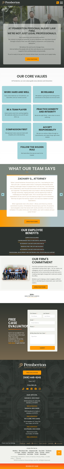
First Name (33, 313)
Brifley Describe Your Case (38, 333)
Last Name (46, 313)
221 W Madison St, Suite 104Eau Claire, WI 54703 (32, 422)
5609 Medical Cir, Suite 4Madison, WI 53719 (32, 412)
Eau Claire (41, 450)
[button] (2, 194)
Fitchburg (48, 450)
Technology (14, 457)
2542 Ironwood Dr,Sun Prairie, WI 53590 (32, 433)
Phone (32, 326)
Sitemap (18, 458)
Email (32, 320)
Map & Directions (32, 406)
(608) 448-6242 (32, 377)
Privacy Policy (40, 457)
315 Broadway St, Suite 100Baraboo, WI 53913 (32, 402)
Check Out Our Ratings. (8, 443)
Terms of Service (31, 457)
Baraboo (15, 450)
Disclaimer (22, 457)
